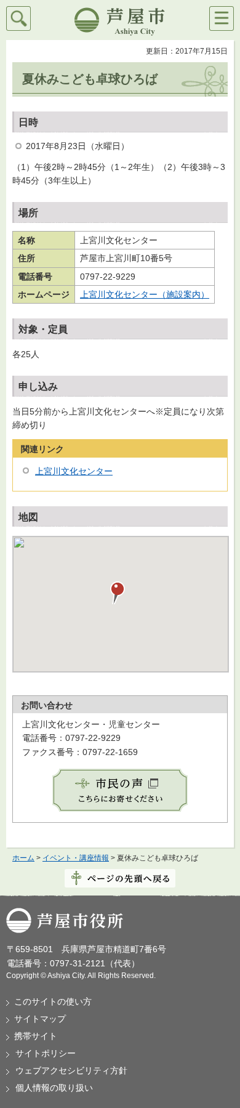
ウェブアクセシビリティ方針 (71, 1070)
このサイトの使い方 (53, 1001)
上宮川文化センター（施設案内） (144, 294)
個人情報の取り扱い (54, 1088)
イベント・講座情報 (75, 858)
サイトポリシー (45, 1053)
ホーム (23, 858)
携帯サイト (35, 1036)
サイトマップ (40, 1019)
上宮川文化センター (74, 471)
